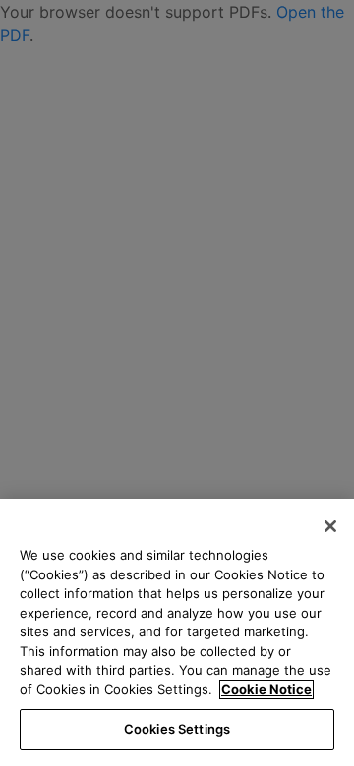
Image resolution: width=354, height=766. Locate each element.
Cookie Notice (266, 689)
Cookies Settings (177, 729)
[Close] (330, 526)
